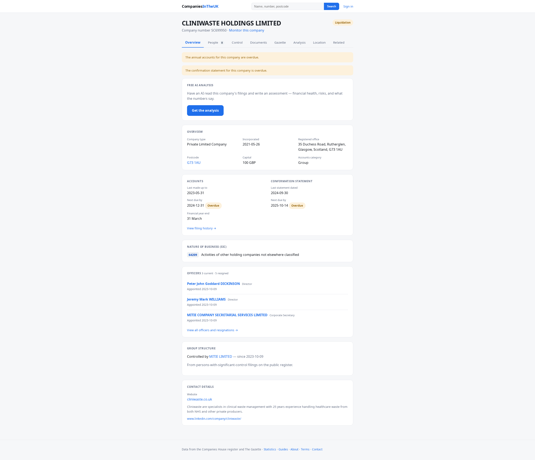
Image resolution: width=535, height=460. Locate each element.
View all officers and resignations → (212, 330)
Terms (305, 449)
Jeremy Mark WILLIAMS (206, 299)
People (215, 42)
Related (338, 42)
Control (237, 42)
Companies (200, 6)
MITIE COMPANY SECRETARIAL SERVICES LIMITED (227, 315)
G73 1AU (194, 162)
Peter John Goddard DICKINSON (213, 283)
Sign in (348, 6)
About (294, 449)
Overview (192, 42)
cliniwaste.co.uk (199, 399)
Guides (283, 449)
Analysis (299, 42)
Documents (258, 42)
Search (331, 6)
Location (319, 42)
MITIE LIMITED (220, 356)
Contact (317, 449)
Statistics (270, 449)
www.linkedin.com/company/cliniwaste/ (214, 419)
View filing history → (201, 228)
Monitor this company (246, 30)
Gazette (280, 42)
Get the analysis (205, 110)
